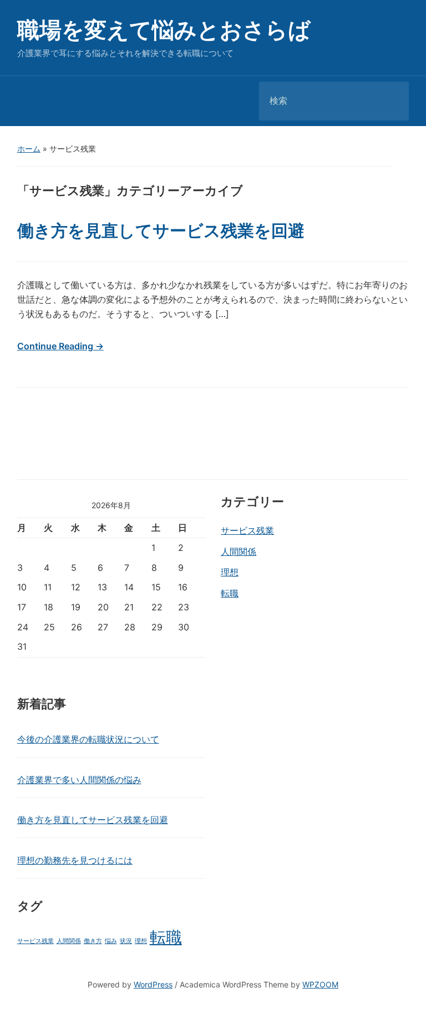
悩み (111, 941)
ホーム (28, 148)
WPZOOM (320, 984)
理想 (230, 572)
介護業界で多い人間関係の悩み (79, 779)
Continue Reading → (60, 346)
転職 (230, 593)
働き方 (93, 941)
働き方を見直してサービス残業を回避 (161, 230)
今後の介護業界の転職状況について (88, 739)
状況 (126, 941)
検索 (391, 101)
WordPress (153, 984)
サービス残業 (247, 530)
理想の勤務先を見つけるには (75, 860)
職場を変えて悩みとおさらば (164, 29)
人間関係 (238, 551)
